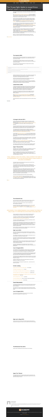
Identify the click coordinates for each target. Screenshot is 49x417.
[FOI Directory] (24, 1)
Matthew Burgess (13, 401)
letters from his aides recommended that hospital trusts (22, 94)
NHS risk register (24, 206)
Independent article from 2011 (22, 133)
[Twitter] (11, 406)
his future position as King (24, 30)
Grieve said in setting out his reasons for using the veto (21, 218)
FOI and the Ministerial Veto (17, 278)
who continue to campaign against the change (22, 140)
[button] (42, 3)
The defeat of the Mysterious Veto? (18, 269)
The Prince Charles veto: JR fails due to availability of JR (21, 272)
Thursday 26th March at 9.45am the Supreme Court (21, 14)
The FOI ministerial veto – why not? (18, 276)
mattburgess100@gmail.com (26, 414)
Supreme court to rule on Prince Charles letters (20, 267)
